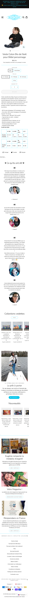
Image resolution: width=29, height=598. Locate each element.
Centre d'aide (14, 541)
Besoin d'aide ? (14, 561)
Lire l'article (14, 468)
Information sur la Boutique (14, 564)
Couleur (14, 67)
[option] (14, 4)
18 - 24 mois (23, 76)
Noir (10, 70)
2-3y (14, 80)
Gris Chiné (17, 70)
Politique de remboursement (14, 571)
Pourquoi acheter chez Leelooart (14, 546)
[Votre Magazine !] (14, 479)
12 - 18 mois (14, 76)
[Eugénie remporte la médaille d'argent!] (14, 446)
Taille (14, 73)
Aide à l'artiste (14, 566)
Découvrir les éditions (14, 496)
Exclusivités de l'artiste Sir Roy (14, 553)
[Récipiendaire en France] (14, 508)
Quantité (14, 84)
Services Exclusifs (14, 551)
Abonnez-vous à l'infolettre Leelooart (14, 535)
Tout (14, 317)
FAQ (14, 548)
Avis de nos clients (14, 559)
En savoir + (14, 397)
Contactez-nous (14, 574)
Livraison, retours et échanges (14, 556)
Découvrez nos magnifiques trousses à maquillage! (14, 580)
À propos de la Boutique (14, 543)
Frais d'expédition (7, 62)
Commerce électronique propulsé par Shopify (14, 596)
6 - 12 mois (5, 76)
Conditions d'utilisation (14, 569)
